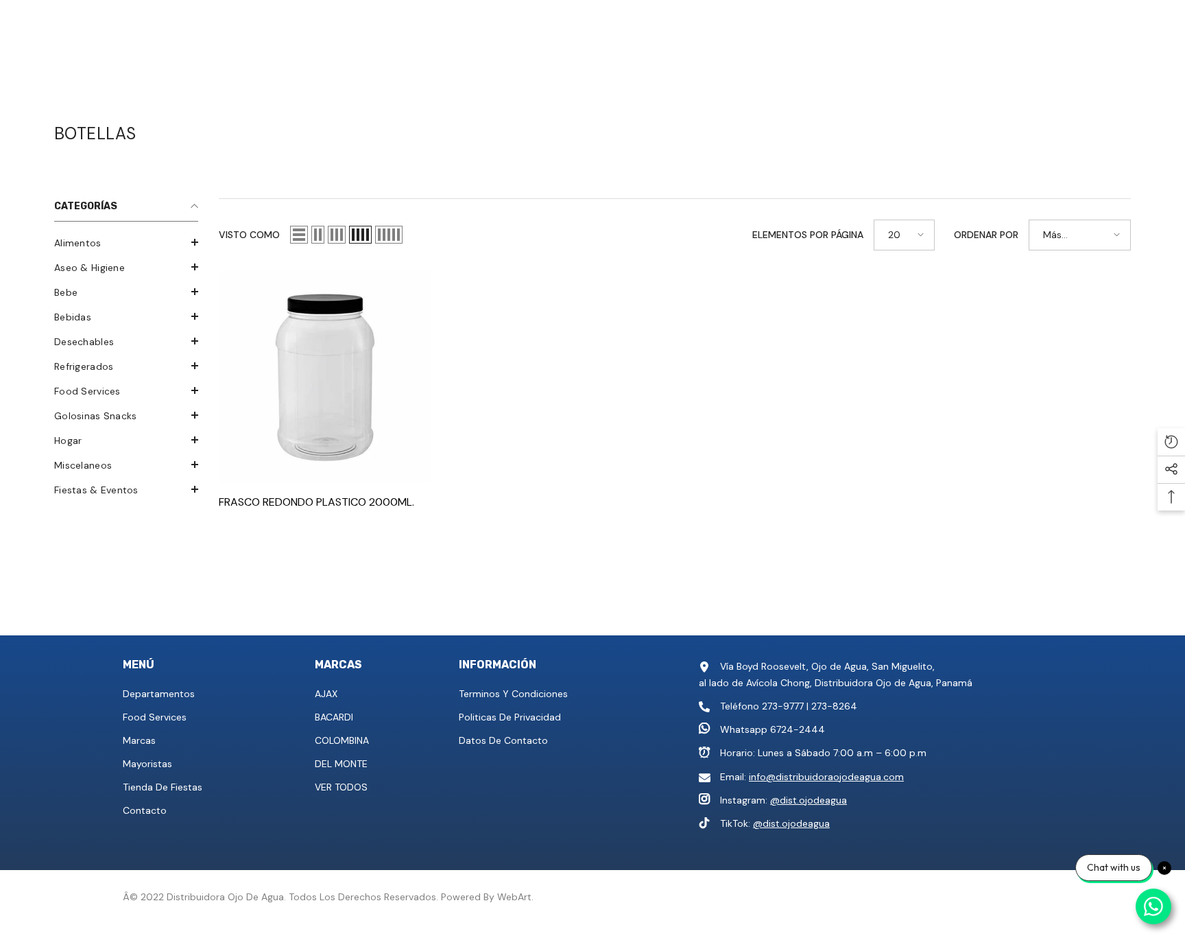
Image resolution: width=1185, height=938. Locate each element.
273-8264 (834, 706)
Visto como (249, 234)
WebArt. (515, 897)
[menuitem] (126, 243)
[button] (126, 242)
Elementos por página (807, 234)
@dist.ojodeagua (808, 800)
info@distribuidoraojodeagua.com (826, 777)
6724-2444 (797, 729)
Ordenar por (986, 234)
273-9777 (783, 706)
